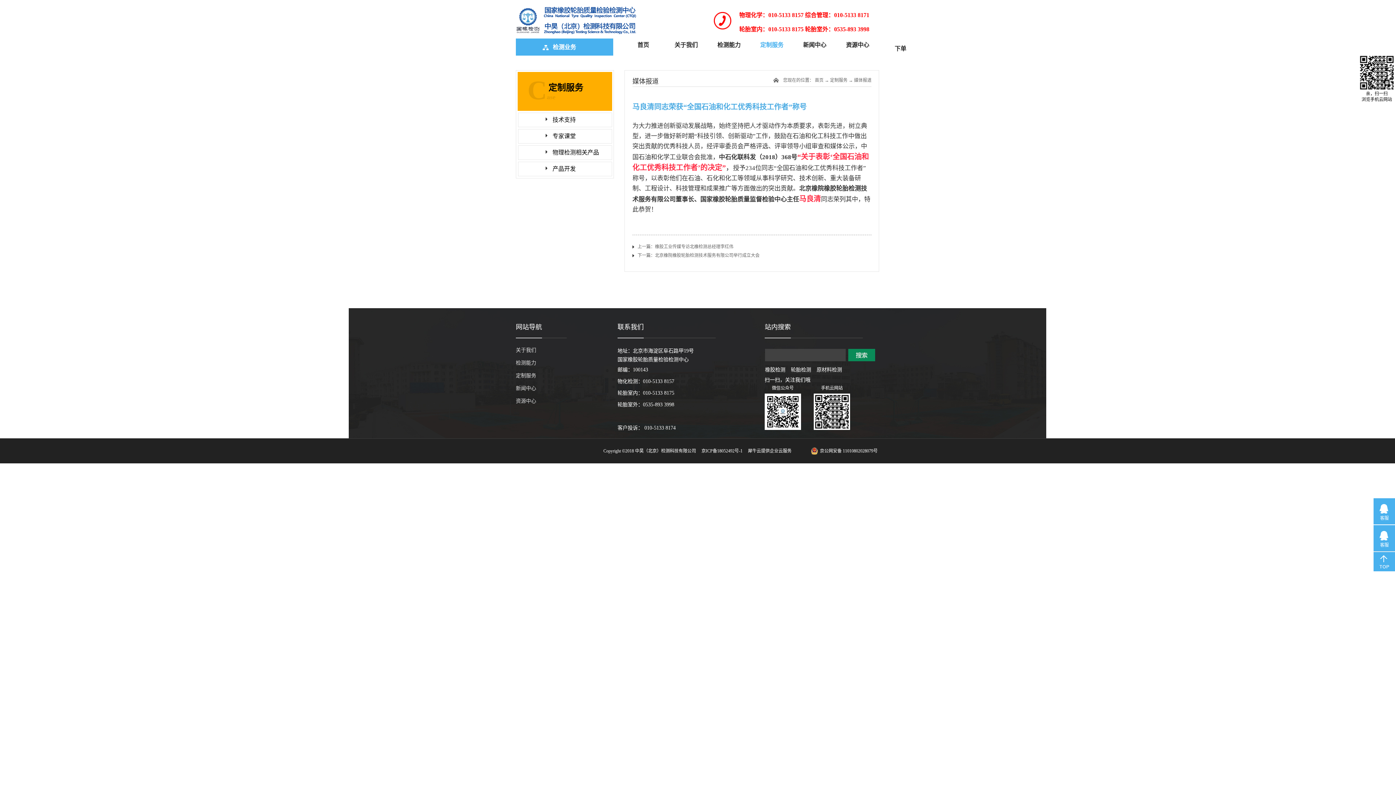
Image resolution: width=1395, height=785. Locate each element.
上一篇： (685, 246)
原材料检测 (829, 370)
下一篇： (699, 255)
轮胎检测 (801, 370)
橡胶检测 (775, 370)
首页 (643, 45)
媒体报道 (863, 80)
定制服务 (839, 80)
